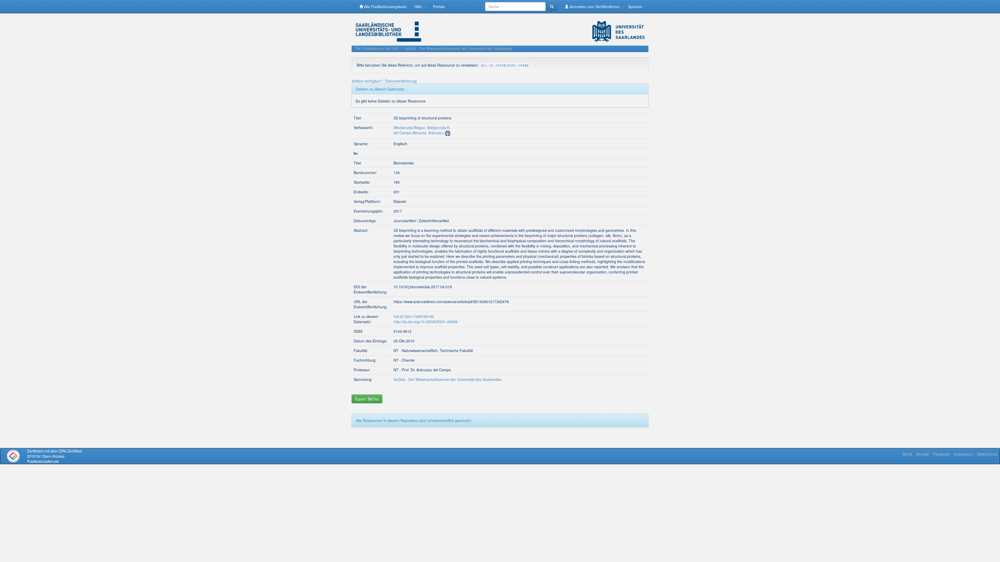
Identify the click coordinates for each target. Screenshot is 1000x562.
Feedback (941, 454)
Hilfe (418, 6)
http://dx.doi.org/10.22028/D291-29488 (425, 321)
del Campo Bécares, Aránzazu (418, 132)
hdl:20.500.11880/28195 (413, 316)
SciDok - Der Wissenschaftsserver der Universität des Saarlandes (458, 48)
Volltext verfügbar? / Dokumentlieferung (384, 81)
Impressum (963, 454)
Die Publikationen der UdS (377, 48)
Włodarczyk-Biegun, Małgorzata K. (422, 127)
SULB (907, 454)
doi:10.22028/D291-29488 (505, 65)
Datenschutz (987, 454)
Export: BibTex (367, 398)
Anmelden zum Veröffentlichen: (595, 6)
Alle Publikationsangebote (385, 6)
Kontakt (922, 454)
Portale (439, 6)
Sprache (635, 6)
